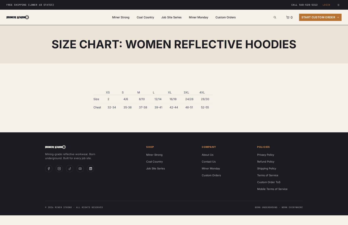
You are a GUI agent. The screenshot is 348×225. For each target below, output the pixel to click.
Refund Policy (265, 161)
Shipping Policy (266, 168)
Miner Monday (198, 17)
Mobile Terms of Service (272, 189)
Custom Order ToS (268, 182)
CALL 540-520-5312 (304, 4)
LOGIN (326, 4)
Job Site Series (171, 17)
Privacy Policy (265, 154)
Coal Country (145, 17)
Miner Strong (120, 17)
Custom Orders (225, 17)
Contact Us (209, 161)
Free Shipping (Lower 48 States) (30, 4)
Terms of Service (267, 175)
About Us (207, 154)
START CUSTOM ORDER (318, 17)
